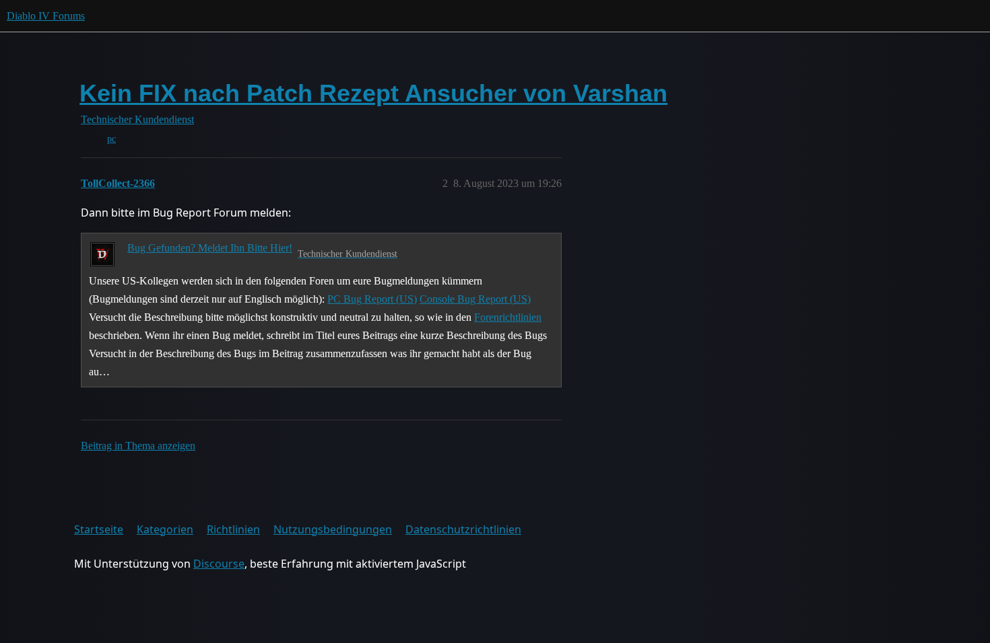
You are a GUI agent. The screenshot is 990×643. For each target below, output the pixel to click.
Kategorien (165, 529)
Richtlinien (233, 529)
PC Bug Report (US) (372, 299)
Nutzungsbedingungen (332, 529)
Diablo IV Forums (46, 16)
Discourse (218, 563)
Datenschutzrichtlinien (463, 529)
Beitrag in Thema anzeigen (138, 445)
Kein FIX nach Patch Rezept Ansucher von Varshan (373, 93)
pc (111, 139)
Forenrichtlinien (507, 317)
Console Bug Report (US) (475, 299)
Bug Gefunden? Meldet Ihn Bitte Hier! (209, 248)
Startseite (98, 529)
